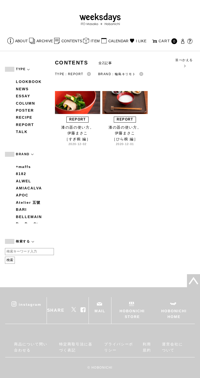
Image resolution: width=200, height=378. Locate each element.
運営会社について (172, 347)
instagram (30, 304)
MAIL (100, 311)
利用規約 (147, 347)
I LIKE (141, 41)
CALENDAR (118, 41)
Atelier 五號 (28, 202)
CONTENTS (71, 41)
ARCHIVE (44, 41)
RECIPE (24, 117)
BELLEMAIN (29, 217)
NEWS (22, 89)
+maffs (23, 167)
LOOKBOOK (28, 82)
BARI (21, 209)
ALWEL (23, 181)
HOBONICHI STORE (132, 314)
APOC (22, 195)
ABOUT (21, 41)
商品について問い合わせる (30, 347)
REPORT (25, 125)
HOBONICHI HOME (173, 314)
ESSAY (23, 96)
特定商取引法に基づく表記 (75, 347)
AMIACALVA (29, 188)
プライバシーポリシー (118, 347)
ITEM (95, 41)
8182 (21, 174)
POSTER (25, 110)
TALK (22, 132)
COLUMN (25, 103)
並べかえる (184, 60)
